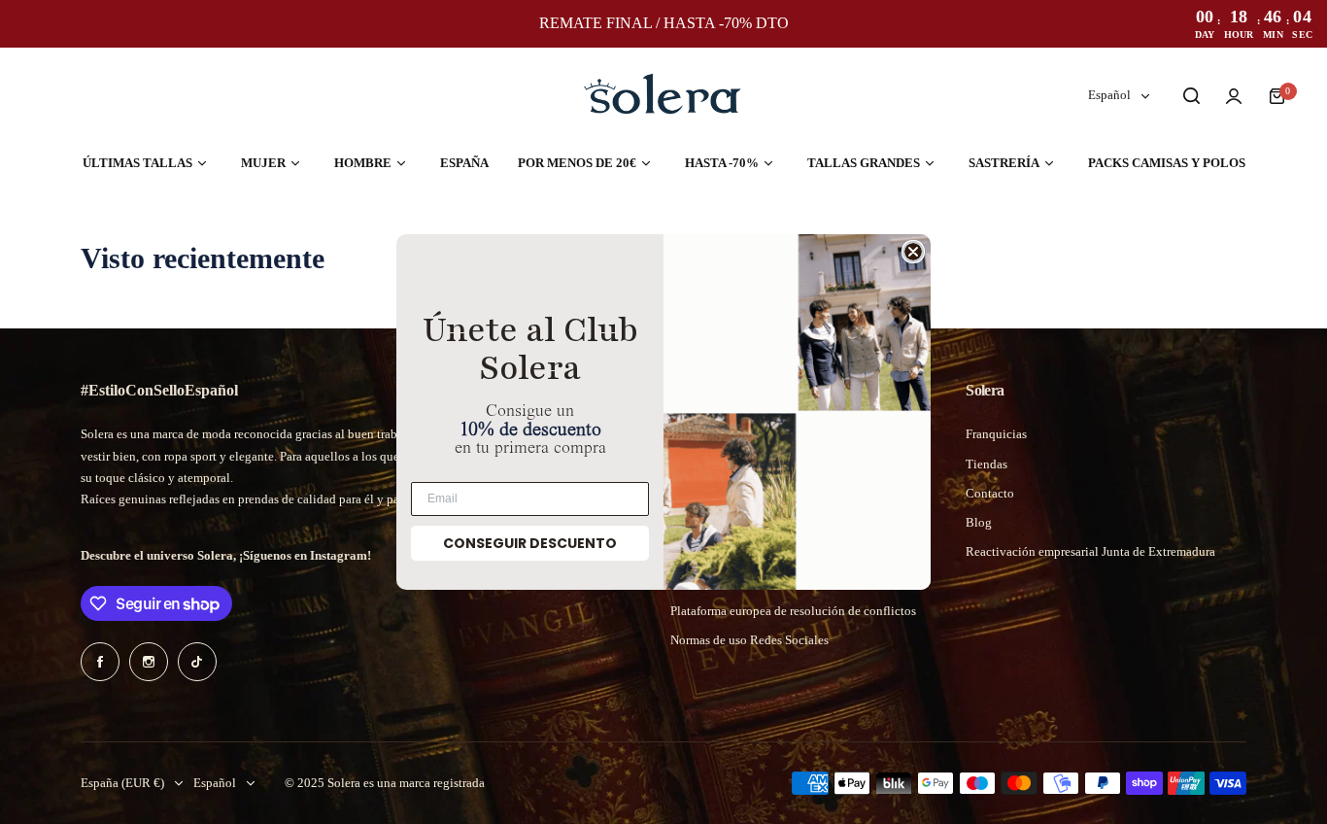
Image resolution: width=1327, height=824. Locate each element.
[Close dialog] (913, 251)
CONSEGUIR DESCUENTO (530, 543)
